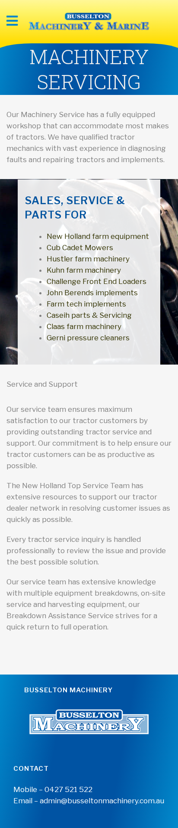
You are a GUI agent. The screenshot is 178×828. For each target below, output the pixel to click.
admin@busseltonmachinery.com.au (102, 800)
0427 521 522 (68, 789)
